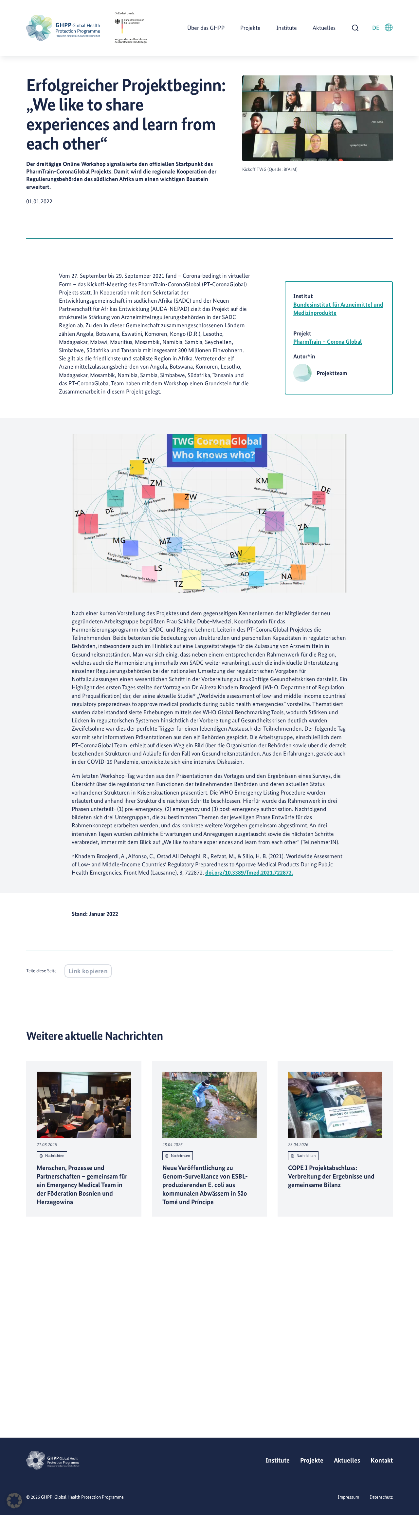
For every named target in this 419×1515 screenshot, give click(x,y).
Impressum (348, 1497)
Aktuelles (324, 27)
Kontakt (382, 1460)
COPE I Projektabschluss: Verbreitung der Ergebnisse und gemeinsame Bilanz (331, 1176)
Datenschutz (381, 1497)
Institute (286, 27)
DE (375, 27)
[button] (14, 1500)
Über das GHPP (206, 27)
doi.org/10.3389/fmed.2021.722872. (249, 872)
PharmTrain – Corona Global (327, 341)
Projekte (250, 27)
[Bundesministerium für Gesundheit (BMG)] (131, 28)
